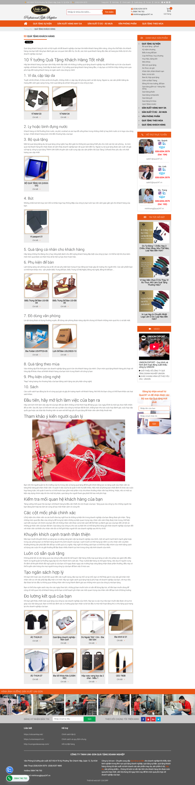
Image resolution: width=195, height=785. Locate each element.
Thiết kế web (92, 780)
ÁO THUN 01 (36, 637)
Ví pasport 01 (36, 236)
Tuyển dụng (138, 2)
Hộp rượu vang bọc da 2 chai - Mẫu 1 (92, 676)
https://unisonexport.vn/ (34, 739)
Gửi (154, 424)
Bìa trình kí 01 (120, 636)
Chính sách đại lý (68, 734)
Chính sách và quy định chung (74, 739)
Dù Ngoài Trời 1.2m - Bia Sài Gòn (92, 638)
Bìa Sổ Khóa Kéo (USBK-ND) (64, 676)
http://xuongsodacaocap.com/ (36, 744)
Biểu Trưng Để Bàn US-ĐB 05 (65, 301)
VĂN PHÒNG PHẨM (127, 23)
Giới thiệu (115, 2)
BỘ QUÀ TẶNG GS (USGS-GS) (36, 184)
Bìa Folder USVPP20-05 (36, 351)
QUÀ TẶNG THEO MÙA (152, 23)
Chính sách (126, 2)
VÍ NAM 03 (36, 113)
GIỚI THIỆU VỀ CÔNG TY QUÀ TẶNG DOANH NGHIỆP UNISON (152, 372)
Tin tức (148, 2)
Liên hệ (156, 2)
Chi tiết (35, 117)
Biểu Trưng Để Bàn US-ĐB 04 (36, 301)
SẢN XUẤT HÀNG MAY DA (69, 23)
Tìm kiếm (109, 11)
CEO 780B (120, 675)
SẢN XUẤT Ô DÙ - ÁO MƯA (100, 23)
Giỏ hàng (167, 14)
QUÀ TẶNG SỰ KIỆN (42, 23)
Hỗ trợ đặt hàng (68, 744)
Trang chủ (105, 2)
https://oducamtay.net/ (33, 734)
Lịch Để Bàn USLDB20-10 (64, 351)
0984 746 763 (20, 778)
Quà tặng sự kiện (137, 760)
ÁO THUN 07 (36, 675)
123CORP (104, 780)
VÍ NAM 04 (65, 113)
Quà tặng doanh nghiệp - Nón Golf (64, 638)
